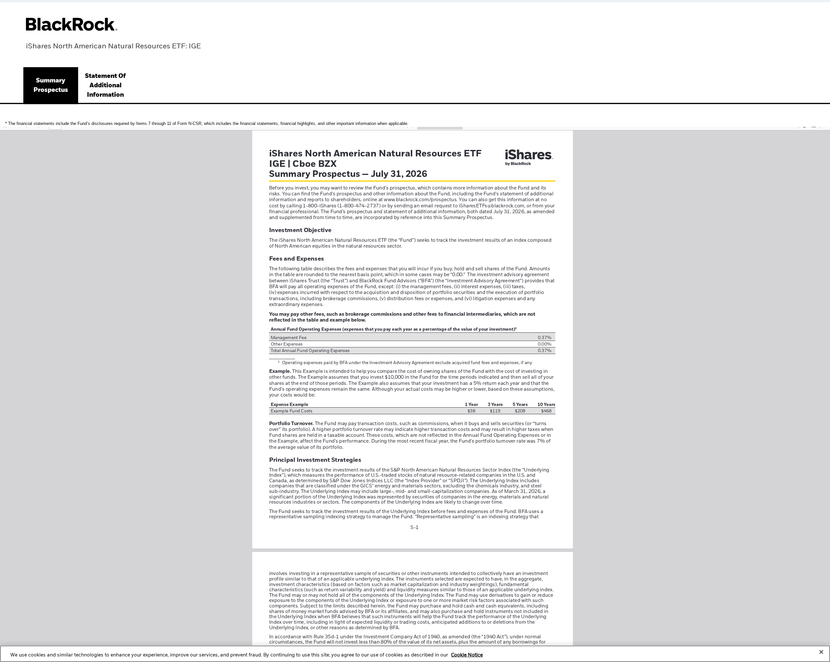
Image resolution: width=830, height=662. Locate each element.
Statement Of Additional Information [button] (105, 85)
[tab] (50, 85)
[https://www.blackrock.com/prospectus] (420, 199)
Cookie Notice (467, 655)
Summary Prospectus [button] (50, 85)
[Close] (821, 652)
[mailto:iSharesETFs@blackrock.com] (489, 205)
